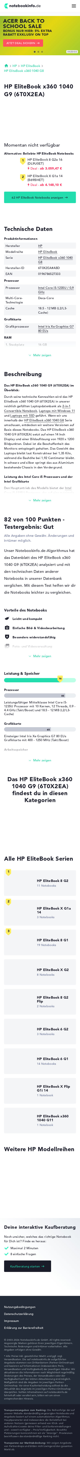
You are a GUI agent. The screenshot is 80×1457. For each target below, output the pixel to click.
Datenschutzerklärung (19, 1314)
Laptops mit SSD (22, 415)
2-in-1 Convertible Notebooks (26, 841)
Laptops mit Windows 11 (57, 411)
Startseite (6, 65)
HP (15, 66)
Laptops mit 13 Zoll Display (24, 833)
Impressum (11, 1321)
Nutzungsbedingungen (19, 1307)
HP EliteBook (30, 66)
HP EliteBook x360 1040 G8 (24, 71)
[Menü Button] (74, 6)
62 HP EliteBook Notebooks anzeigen (37, 197)
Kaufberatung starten (25, 1266)
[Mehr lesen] (40, 355)
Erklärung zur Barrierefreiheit (23, 1328)
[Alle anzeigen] (40, 656)
